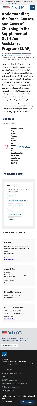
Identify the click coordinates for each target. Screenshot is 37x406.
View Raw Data (9, 319)
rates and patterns (15, 215)
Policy (10, 205)
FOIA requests (7, 376)
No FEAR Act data (8, 380)
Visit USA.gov (7, 401)
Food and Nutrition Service (17, 201)
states (11, 219)
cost (10, 210)
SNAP (19, 205)
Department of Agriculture (11, 55)
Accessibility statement (10, 373)
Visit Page (26, 147)
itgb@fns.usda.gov (10, 259)
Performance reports (9, 387)
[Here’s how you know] (18, 2)
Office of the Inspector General (13, 383)
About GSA (6, 369)
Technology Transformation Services (16, 364)
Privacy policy (7, 390)
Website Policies (23, 338)
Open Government (12, 338)
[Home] (13, 7)
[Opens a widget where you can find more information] (27, 402)
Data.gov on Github (21, 340)
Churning (11, 196)
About (3, 338)
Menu (32, 7)
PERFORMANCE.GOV (8, 340)
